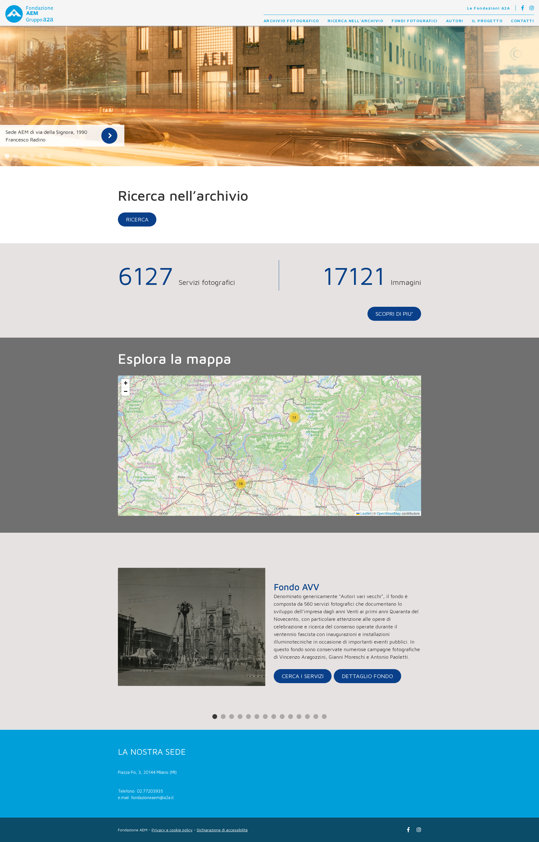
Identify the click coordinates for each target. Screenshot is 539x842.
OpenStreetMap (389, 513)
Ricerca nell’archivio (355, 20)
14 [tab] (324, 717)
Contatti (522, 20)
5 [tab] (41, 156)
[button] (240, 483)
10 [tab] (290, 717)
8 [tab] (274, 717)
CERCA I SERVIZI (303, 676)
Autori (454, 20)
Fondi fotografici (415, 20)
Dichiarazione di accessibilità (222, 829)
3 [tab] (24, 156)
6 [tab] (49, 156)
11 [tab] (299, 717)
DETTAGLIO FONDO (367, 676)
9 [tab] (282, 717)
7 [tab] (265, 717)
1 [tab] (7, 156)
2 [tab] (15, 156)
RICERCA (137, 219)
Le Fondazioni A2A (488, 8)
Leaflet (365, 513)
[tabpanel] (269, 96)
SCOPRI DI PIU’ (394, 313)
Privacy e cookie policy (172, 829)
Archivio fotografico (291, 20)
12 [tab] (307, 717)
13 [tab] (316, 717)
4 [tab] (32, 156)
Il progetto (487, 20)
